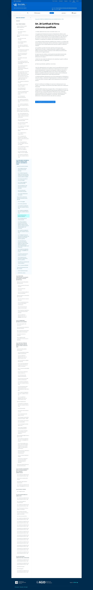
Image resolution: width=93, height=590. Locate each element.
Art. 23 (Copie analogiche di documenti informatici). (22, 183)
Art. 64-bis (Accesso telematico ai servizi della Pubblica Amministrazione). (23, 452)
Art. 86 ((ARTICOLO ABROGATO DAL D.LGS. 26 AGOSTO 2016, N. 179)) (23, 549)
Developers (61, 1)
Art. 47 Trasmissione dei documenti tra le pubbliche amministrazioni (23, 331)
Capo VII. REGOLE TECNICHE (21, 489)
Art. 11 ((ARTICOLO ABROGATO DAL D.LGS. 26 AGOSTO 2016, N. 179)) (23, 105)
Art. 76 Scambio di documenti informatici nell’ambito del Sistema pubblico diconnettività (22, 513)
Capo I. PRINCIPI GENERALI (20, 24)
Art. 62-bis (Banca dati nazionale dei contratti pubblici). (23, 421)
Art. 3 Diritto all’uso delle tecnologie (22, 39)
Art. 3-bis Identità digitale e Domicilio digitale (22, 42)
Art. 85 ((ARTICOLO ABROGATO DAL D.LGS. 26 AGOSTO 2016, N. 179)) (23, 546)
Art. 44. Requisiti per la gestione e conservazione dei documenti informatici (23, 311)
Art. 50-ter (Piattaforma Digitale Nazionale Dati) (23, 361)
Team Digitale (18, 1)
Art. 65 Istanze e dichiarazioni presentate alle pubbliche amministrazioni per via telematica (23, 460)
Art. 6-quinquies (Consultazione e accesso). (23, 82)
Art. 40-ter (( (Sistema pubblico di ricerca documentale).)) (23, 292)
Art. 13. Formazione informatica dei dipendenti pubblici (23, 120)
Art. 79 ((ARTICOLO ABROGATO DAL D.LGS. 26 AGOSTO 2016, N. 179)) (23, 525)
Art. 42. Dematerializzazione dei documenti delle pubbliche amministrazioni (23, 303)
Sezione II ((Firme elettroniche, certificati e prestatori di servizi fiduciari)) (22, 198)
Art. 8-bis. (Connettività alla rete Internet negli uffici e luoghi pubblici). (23, 93)
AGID (14, 1)
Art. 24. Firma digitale (21, 201)
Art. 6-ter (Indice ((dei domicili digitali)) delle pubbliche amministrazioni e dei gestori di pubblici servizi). (23, 67)
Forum (70, 1)
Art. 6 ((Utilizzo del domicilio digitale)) (22, 58)
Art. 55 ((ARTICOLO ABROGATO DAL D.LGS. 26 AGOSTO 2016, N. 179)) (23, 383)
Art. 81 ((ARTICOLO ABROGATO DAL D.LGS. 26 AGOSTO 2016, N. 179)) (23, 532)
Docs (74, 1)
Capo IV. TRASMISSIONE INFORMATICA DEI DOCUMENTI (21, 321)
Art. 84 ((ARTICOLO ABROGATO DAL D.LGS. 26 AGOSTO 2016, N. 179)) (23, 542)
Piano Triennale (54, 1)
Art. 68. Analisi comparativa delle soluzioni (22, 479)
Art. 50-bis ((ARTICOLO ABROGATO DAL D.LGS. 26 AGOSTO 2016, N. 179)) (22, 357)
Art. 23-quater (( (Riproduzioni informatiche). (23, 194)
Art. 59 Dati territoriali (21, 408)
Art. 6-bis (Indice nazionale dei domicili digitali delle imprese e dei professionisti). (23, 62)
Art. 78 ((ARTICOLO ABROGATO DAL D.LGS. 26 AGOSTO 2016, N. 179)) (23, 522)
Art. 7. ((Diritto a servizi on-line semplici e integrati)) (23, 85)
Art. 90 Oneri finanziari (20, 566)
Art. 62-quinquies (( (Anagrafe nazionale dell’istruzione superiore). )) (23, 432)
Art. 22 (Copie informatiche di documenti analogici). (22, 179)
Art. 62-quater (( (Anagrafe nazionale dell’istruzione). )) (22, 428)
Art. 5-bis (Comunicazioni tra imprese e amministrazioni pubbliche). (22, 54)
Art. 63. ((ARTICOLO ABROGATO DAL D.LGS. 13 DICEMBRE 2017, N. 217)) (23, 440)
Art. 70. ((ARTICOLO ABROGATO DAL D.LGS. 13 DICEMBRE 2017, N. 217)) (23, 485)
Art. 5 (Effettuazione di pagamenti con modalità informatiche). (23, 50)
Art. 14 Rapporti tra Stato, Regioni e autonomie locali (23, 126)
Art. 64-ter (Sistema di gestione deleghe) (23, 456)
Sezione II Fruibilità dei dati (21, 401)
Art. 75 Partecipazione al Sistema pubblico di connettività (22, 509)
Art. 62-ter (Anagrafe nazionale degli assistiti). (23, 424)
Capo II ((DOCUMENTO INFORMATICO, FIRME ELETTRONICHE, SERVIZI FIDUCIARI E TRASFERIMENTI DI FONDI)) (22, 162)
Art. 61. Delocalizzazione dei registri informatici (22, 414)
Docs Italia (22, 4)
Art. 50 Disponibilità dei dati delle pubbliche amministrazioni (23, 353)
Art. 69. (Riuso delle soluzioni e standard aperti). (22, 482)
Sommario (18, 20)
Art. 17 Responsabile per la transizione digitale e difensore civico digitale (23, 143)
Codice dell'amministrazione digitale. (21, 8)
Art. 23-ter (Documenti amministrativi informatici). (22, 191)
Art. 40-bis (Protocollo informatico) (21, 289)
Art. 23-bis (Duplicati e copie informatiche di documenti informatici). (22, 187)
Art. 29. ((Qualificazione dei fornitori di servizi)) (22, 219)
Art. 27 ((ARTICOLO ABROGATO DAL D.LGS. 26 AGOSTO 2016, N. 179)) (23, 212)
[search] (27, 13)
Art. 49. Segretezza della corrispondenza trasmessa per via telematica (22, 338)
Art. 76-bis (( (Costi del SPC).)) (22, 516)
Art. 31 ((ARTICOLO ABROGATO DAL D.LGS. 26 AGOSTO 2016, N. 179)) (23, 231)
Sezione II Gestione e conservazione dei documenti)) (23, 296)
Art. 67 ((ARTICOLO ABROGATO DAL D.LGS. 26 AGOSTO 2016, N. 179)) (23, 475)
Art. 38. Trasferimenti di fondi (22, 270)
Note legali (25, 587)
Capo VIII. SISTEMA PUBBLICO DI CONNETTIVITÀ (21, 495)
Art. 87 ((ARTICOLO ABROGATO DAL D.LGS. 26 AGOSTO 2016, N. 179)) (23, 552)
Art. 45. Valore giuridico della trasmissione (21, 324)
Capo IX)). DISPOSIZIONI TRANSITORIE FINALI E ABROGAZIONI (22, 557)
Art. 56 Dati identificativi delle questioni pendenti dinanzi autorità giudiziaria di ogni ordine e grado (23, 388)
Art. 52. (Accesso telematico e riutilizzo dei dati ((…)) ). (23, 372)
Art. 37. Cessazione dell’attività (23, 265)
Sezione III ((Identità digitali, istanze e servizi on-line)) (23, 436)
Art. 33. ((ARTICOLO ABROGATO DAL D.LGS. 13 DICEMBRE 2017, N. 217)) (23, 250)
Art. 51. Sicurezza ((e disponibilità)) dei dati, (23, 369)
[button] (37, 13)
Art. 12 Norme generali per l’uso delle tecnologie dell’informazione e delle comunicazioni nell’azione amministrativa (23, 115)
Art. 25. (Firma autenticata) (22, 203)
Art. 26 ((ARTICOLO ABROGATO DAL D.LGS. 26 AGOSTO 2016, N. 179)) (23, 207)
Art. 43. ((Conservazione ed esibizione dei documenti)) (22, 307)
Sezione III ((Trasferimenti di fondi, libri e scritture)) (22, 268)
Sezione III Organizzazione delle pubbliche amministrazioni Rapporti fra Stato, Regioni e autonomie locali (23, 110)
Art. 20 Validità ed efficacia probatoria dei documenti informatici (22, 169)
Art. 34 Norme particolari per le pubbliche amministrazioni (23, 254)
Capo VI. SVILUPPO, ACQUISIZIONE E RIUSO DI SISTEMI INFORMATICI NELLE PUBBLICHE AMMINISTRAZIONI (22, 470)
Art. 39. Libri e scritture (21, 272)
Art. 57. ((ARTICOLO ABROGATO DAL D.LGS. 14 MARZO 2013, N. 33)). (23, 393)
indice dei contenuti (20, 17)
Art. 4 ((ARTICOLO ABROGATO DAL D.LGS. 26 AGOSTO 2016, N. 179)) (23, 46)
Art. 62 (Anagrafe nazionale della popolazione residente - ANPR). (23, 418)
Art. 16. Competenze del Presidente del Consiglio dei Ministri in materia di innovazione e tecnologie (23, 138)
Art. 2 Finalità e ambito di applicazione (22, 32)
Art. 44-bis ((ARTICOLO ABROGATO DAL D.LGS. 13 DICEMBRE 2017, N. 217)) (22, 316)
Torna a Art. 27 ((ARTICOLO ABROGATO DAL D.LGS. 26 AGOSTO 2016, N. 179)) (49, 19)
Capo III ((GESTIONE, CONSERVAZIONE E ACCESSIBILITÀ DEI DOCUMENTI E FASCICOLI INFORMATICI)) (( (22, 277)
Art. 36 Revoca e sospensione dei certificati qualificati (23, 262)
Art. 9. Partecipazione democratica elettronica (22, 97)
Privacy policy (17, 587)
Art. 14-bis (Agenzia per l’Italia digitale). (23, 130)
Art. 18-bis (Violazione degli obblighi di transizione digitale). (23, 152)
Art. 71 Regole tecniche (21, 491)
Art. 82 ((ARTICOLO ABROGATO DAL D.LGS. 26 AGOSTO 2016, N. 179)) (23, 536)
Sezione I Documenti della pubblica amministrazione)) (22, 282)
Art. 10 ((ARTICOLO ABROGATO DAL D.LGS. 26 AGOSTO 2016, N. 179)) (23, 101)
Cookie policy (21, 587)
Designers (66, 1)
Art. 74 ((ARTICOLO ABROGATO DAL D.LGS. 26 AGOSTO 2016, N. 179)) (23, 505)
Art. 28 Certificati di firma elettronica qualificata (22, 216)
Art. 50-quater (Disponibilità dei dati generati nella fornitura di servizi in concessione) (23, 365)
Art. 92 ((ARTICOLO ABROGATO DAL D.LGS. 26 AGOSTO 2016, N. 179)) (23, 571)
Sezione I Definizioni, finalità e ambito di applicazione (22, 27)
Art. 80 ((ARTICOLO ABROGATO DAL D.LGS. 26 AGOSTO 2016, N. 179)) (23, 529)
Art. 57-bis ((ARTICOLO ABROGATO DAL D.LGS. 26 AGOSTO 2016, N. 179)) (22, 398)
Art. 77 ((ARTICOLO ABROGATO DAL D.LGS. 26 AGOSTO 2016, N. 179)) (23, 519)
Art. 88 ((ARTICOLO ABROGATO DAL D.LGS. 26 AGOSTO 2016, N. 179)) (23, 560)
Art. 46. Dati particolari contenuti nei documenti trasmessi (23, 328)
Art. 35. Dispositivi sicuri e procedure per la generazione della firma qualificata (22, 258)
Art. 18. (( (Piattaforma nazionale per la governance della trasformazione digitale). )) (23, 148)
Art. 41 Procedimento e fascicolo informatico (23, 299)
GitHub (77, 1)
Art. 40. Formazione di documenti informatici (23, 286)
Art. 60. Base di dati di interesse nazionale (23, 411)
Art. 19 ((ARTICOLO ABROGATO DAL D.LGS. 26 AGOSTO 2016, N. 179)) (23, 156)
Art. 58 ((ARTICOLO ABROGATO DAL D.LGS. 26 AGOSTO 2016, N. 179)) (23, 405)
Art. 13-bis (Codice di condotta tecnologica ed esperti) (23, 123)
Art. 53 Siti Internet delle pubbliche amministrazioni (22, 375)
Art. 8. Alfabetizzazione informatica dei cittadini (22, 88)
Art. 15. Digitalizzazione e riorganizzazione (22, 133)
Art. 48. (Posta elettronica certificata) (21, 334)
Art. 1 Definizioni (20, 29)
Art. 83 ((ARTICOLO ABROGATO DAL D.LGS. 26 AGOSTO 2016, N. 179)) (23, 539)
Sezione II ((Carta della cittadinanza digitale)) (22, 35)
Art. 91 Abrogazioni (20, 568)
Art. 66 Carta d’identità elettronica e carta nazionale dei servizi (23, 465)
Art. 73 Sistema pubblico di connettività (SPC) (21, 502)
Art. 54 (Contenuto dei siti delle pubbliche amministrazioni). (23, 379)
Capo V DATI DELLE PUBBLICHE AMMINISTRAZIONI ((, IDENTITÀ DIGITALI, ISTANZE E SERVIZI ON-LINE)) (22, 344)
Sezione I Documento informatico (22, 166)
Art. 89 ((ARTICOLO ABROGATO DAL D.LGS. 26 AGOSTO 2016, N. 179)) (23, 564)
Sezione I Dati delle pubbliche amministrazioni (21, 349)
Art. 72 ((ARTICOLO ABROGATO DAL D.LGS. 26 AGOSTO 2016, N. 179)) (23, 498)
